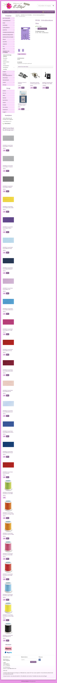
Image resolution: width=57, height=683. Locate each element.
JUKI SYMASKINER (6, 18)
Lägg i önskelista (22, 54)
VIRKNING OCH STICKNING (6, 52)
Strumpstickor (6, 65)
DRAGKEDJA (5, 77)
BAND (4, 23)
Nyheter (4, 97)
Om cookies (5, 107)
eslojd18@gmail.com (7, 121)
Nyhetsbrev (5, 100)
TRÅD (4, 48)
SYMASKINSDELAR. (6, 20)
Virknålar (5, 69)
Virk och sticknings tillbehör (7, 55)
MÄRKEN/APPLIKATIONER (8, 37)
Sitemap (4, 84)
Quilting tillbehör (6, 27)
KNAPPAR (5, 30)
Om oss (13, 11)
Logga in (4, 112)
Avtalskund (5, 109)
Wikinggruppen (32, 681)
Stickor (4, 63)
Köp (7, 150)
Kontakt (19, 11)
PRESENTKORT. (6, 80)
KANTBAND (5, 25)
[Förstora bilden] (25, 33)
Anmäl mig (33, 662)
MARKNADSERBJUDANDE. (8, 34)
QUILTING (5, 41)
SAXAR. (4, 82)
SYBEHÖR (5, 44)
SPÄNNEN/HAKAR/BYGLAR (8, 32)
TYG (3, 46)
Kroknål (4, 60)
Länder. (4, 90)
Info (4, 150)
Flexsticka (5, 58)
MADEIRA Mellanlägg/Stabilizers (7, 74)
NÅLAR (4, 39)
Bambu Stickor (6, 62)
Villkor (8, 11)
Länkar (4, 102)
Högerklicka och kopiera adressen (24, 63)
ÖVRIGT (4, 71)
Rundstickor (5, 67)
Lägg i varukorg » (42, 28)
